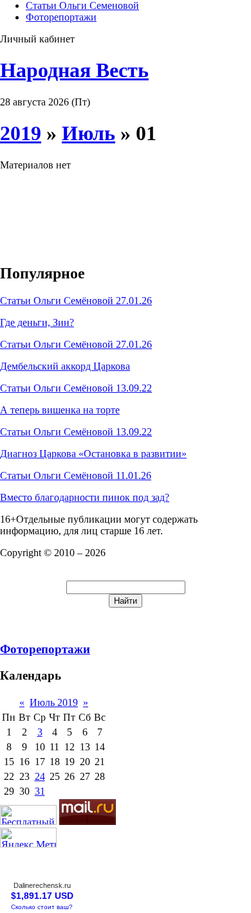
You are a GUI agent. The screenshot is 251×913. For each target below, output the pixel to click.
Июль (88, 133)
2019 (20, 133)
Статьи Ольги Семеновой (82, 5)
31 (40, 791)
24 (40, 776)
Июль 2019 (54, 702)
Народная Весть (74, 70)
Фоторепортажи (61, 17)
